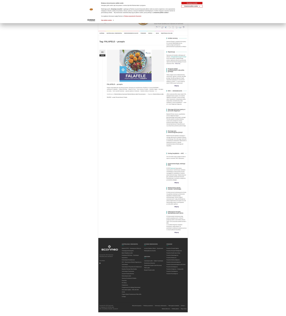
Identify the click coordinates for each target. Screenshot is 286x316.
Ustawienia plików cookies (191, 6)
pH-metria (124, 282)
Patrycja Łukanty (142, 94)
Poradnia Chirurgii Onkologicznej (174, 250)
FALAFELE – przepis (115, 84)
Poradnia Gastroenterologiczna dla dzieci (176, 264)
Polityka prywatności (148, 305)
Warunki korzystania (136, 305)
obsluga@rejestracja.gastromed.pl (178, 56)
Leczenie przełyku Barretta (128, 273)
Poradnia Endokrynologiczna (173, 259)
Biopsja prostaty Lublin (149, 270)
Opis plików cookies (106, 20)
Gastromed (172, 168)
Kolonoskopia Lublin (126, 276)
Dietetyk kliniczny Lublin (132, 94)
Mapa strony (184, 308)
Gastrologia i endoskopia (114, 33)
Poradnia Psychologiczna (172, 273)
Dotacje (183, 305)
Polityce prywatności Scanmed (132, 16)
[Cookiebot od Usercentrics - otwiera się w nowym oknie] (91, 20)
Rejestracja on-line (166, 33)
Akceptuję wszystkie (192, 3)
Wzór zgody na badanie (173, 305)
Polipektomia (125, 285)
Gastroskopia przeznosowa (128, 271)
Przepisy (125, 97)
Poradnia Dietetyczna (171, 257)
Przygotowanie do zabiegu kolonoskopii (131, 287)
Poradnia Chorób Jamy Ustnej (173, 253)
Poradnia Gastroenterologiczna (173, 262)
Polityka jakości (175, 308)
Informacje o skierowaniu (161, 305)
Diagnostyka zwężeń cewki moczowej (153, 265)
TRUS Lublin (147, 267)
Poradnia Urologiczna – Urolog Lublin (174, 269)
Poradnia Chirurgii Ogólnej (172, 248)
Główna (102, 33)
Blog (157, 33)
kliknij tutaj (177, 63)
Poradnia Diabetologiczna (172, 255)
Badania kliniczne (166, 308)
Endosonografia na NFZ (131, 33)
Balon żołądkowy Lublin (127, 253)
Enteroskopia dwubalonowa (128, 259)
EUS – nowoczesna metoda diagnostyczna (131, 262)
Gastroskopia (125, 264)
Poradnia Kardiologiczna (172, 266)
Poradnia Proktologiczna (172, 271)
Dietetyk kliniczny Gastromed (120, 94)
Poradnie (143, 33)
